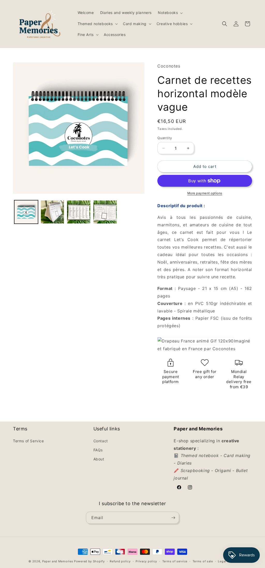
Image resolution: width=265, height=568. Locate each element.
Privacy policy (146, 561)
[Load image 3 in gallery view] (79, 212)
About (98, 459)
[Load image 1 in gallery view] (26, 212)
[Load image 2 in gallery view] (52, 212)
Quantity (164, 138)
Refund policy (120, 561)
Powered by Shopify (89, 561)
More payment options (204, 193)
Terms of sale (203, 561)
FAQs (98, 450)
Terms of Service (28, 441)
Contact (100, 441)
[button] (170, 12)
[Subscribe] (173, 518)
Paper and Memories (57, 561)
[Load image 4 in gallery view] (105, 212)
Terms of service (174, 561)
